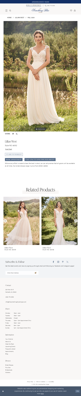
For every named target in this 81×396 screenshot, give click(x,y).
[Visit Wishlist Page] (71, 10)
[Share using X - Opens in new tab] (17, 134)
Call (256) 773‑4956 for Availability (40, 159)
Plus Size (7, 367)
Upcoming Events (10, 346)
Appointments (9, 351)
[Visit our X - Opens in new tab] (67, 262)
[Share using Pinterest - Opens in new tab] (13, 134)
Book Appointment (13, 159)
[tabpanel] (40, 76)
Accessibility (51, 382)
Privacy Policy (30, 382)
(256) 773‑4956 (9, 297)
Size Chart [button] (8, 149)
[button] (6, 11)
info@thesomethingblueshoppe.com (15, 302)
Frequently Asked (10, 349)
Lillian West (19, 18)
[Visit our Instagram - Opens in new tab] (58, 262)
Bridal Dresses (9, 365)
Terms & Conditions (41, 382)
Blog (6, 354)
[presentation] (21, 221)
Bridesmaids (8, 370)
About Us (8, 341)
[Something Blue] (40, 10)
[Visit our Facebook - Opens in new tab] (53, 262)
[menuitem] (33, 5)
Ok (78, 391)
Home (9, 18)
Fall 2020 (31, 18)
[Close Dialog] (3, 391)
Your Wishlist (9, 339)
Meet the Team (9, 344)
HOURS (47, 2)
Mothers (7, 372)
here (42, 394)
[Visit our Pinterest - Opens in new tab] (63, 262)
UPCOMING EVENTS (38, 2)
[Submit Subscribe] (35, 273)
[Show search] (10, 10)
